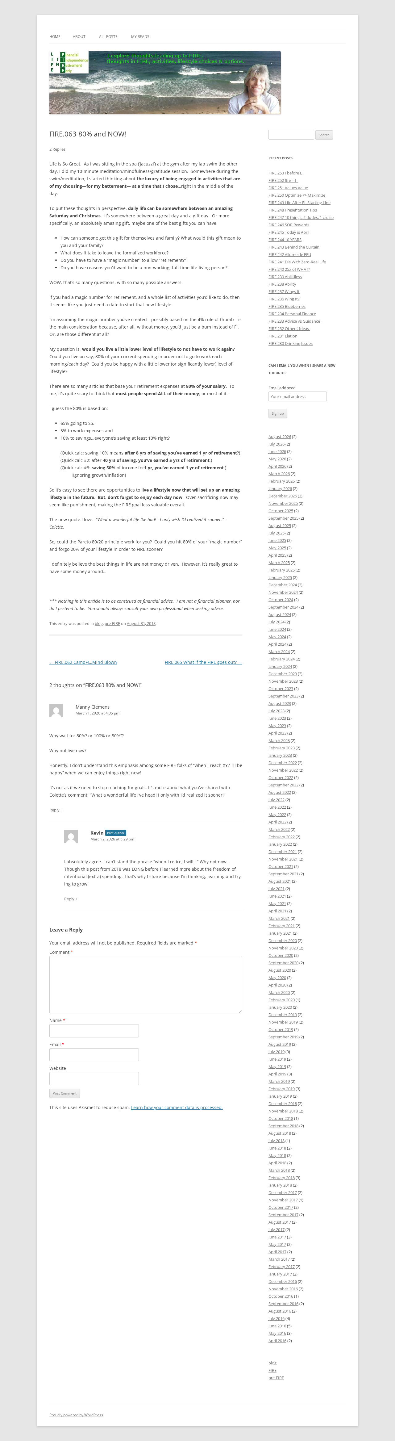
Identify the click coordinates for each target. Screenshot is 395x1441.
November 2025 (283, 503)
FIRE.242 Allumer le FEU (289, 254)
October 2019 (280, 1029)
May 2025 (277, 548)
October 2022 (280, 777)
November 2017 (283, 1200)
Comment (61, 952)
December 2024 (282, 585)
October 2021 (280, 866)
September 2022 (283, 785)
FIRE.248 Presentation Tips (292, 210)
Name (57, 1020)
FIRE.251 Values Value (288, 188)
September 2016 (283, 1303)
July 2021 (276, 888)
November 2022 (283, 770)
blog (99, 623)
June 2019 (277, 1059)
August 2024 (279, 614)
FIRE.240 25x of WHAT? (289, 269)
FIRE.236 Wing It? (284, 299)
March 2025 (279, 562)
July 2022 (276, 799)
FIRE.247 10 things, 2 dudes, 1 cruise (301, 217)
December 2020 (282, 940)
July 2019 (276, 1051)
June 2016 (277, 1326)
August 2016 (279, 1311)
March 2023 (279, 740)
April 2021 (277, 911)
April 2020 (277, 985)
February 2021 (281, 925)
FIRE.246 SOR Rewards (288, 225)
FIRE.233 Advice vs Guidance (295, 321)
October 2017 (280, 1207)
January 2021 (280, 933)
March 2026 (279, 473)
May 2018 (277, 1155)
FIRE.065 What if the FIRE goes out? (203, 662)
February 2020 (281, 1000)
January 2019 (280, 1096)
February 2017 (281, 1266)
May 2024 (277, 636)
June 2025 (277, 540)
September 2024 (283, 607)
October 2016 (280, 1296)
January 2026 (280, 488)
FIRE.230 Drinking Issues (290, 343)
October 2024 (280, 599)
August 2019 (279, 1044)
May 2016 (277, 1333)
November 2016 (283, 1289)
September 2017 (283, 1214)
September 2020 (283, 963)
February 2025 (281, 570)
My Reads (140, 36)
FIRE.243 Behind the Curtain (293, 247)
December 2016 (282, 1281)
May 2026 (277, 459)
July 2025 (276, 533)
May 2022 (277, 814)
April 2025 (277, 555)
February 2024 (281, 659)
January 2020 (280, 1007)
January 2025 (280, 577)
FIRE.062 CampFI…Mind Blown (83, 662)
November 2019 (283, 1022)
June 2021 (277, 896)
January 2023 (280, 755)
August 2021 (279, 881)
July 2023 (276, 711)
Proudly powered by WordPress (76, 1415)
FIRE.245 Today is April (288, 232)
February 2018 (281, 1177)
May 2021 (277, 903)
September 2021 (283, 874)
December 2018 (282, 1103)
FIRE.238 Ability (282, 284)
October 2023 (280, 688)
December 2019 (282, 1014)
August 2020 (279, 970)
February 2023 (281, 748)
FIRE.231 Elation (282, 336)
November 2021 (283, 859)
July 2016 (276, 1318)
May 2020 (277, 977)
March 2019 (279, 1081)
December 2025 (282, 496)
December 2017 (282, 1192)
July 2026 (276, 444)
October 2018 (280, 1118)
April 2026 (277, 466)
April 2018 (277, 1163)
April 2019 (277, 1074)
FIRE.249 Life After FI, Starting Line (299, 202)
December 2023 (282, 674)
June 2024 (277, 629)
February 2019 (281, 1088)
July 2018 (276, 1140)
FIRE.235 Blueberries (287, 306)
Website (57, 1068)
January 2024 (280, 666)
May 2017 (277, 1244)
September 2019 (283, 1037)
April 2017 (277, 1252)
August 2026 (279, 436)
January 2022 (280, 844)
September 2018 (283, 1126)
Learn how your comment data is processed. (177, 1107)
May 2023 (277, 725)
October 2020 (280, 955)
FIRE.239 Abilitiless (285, 276)
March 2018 (279, 1170)
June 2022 (277, 807)
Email (56, 1044)
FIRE (272, 1370)
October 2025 (280, 510)
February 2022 (281, 837)
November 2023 (283, 681)
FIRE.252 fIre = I (283, 180)
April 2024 (277, 644)
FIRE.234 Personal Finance (292, 313)
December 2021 (282, 851)
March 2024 (279, 651)
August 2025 (279, 525)
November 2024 (283, 592)
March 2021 (279, 918)
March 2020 (279, 992)
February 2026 (281, 481)
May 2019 (277, 1066)
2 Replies (57, 149)
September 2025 (283, 518)
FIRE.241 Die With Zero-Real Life (297, 262)
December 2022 (282, 762)
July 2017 (276, 1229)
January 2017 (280, 1274)
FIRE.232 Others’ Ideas (289, 328)
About (79, 36)
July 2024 (276, 622)
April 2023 (277, 733)
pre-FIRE (112, 623)
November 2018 (283, 1111)
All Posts (108, 36)
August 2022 (279, 792)
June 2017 (277, 1237)
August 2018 (279, 1133)
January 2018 (280, 1185)
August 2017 (279, 1222)
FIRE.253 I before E (285, 173)
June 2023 (277, 718)
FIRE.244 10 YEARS (284, 239)
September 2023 (283, 696)
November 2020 (283, 948)
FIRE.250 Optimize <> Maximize (297, 195)
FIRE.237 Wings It (284, 291)
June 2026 (277, 451)
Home (54, 36)
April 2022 (277, 822)
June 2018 (277, 1148)
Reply (54, 810)
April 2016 (277, 1340)
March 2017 (279, 1259)
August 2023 (279, 703)
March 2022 (279, 829)
